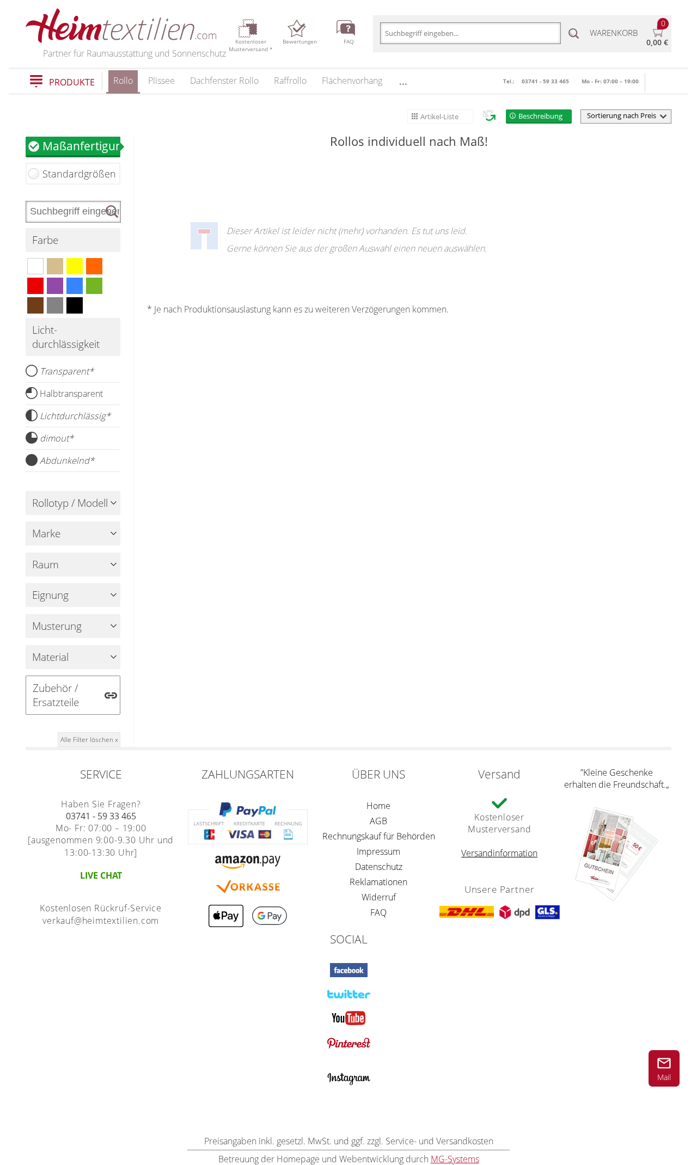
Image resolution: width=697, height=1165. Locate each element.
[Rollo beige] (55, 266)
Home (378, 806)
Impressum (378, 851)
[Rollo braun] (35, 305)
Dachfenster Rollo (224, 81)
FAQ (378, 912)
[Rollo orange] (94, 266)
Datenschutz (378, 867)
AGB (378, 821)
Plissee (161, 81)
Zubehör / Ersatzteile (56, 695)
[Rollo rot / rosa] (35, 286)
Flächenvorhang (352, 81)
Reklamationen (378, 882)
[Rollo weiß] (35, 266)
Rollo (123, 81)
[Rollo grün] (94, 286)
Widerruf (379, 897)
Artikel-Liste (439, 116)
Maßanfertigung (81, 146)
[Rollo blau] (74, 286)
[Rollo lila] (55, 286)
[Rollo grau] (55, 305)
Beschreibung (540, 116)
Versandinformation (499, 853)
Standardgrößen (79, 173)
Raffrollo (290, 81)
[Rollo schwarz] (74, 305)
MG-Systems (455, 1159)
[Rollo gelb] (74, 266)
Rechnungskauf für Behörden (378, 836)
